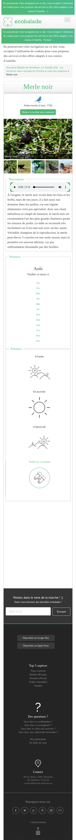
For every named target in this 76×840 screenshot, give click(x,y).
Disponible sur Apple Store (36, 645)
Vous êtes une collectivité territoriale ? (38, 732)
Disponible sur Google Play (36, 638)
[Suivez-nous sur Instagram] (51, 810)
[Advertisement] (38, 544)
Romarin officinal (38, 678)
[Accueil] (22, 22)
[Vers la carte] (38, 763)
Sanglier (38, 686)
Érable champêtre (38, 682)
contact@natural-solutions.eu (38, 783)
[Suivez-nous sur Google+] (33, 810)
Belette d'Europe (38, 674)
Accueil (10, 67)
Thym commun (38, 671)
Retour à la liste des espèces (38, 112)
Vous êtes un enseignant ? (38, 725)
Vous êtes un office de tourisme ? (38, 729)
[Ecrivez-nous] (60, 810)
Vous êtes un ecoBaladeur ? (38, 722)
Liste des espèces (57, 71)
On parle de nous (38, 743)
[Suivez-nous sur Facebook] (15, 810)
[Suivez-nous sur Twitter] (24, 810)
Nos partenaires (38, 739)
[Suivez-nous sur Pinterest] (42, 810)
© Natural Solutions (38, 822)
